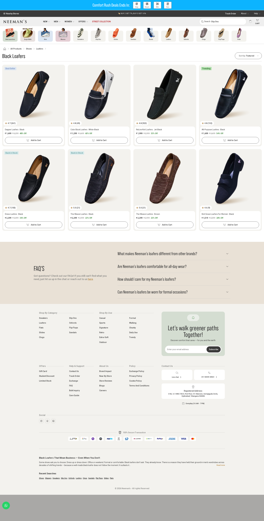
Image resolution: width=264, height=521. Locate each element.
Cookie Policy (135, 381)
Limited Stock (45, 381)
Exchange (73, 381)
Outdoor (103, 342)
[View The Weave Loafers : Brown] (164, 178)
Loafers (39, 49)
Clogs (41, 337)
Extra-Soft (103, 337)
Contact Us (74, 371)
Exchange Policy (136, 371)
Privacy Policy (135, 376)
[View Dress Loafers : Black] (33, 178)
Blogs (102, 386)
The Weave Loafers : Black (82, 214)
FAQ (71, 386)
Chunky (132, 328)
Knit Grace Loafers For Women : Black (218, 214)
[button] (132, 5)
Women (68, 21)
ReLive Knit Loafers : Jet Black (149, 129)
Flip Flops (73, 328)
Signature (103, 328)
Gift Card (43, 371)
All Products (16, 49)
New (45, 21)
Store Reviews (105, 381)
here (90, 279)
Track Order (230, 14)
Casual (102, 318)
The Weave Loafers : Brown (148, 214)
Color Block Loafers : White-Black (85, 129)
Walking (132, 323)
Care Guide (74, 395)
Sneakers (43, 318)
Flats (41, 328)
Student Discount (46, 376)
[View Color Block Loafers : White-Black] (99, 94)
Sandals (73, 332)
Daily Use (133, 332)
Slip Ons (73, 318)
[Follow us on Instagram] (41, 421)
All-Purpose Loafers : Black (213, 129)
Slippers (48, 478)
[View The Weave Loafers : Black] (99, 178)
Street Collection (101, 21)
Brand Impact (105, 371)
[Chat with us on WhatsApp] (6, 505)
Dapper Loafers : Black (14, 129)
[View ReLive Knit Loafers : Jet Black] (164, 94)
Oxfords (73, 323)
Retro (101, 332)
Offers (82, 21)
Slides (42, 332)
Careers (103, 390)
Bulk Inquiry (74, 390)
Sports (102, 323)
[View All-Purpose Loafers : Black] (230, 94)
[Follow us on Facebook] (47, 421)
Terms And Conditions (139, 386)
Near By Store (105, 376)
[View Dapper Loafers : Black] (33, 94)
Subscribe (213, 349)
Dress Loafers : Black (14, 214)
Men (56, 21)
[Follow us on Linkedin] (53, 421)
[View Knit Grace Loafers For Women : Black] (230, 178)
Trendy (132, 337)
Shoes (29, 49)
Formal (132, 318)
